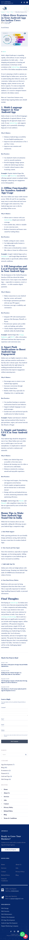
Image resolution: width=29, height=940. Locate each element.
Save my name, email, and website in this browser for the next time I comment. (15, 736)
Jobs (5, 800)
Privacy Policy (8, 807)
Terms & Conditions (10, 818)
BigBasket (4, 337)
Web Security (5, 911)
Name (2, 719)
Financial (4, 773)
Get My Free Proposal (10, 849)
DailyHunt (4, 176)
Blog (4, 51)
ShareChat (13, 176)
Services (6, 796)
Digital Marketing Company (9, 926)
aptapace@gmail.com (8, 3)
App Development (6, 764)
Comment (3, 707)
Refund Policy (8, 811)
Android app (14, 602)
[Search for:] (14, 754)
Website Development (7, 917)
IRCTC (13, 337)
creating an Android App (8, 617)
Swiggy (21, 334)
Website (2, 730)
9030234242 (7, 1)
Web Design (4, 779)
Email (2, 724)
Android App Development (9, 923)
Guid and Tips (5, 776)
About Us (7, 793)
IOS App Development (8, 920)
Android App (15, 67)
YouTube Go (5, 256)
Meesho (21, 501)
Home (6, 789)
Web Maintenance (6, 914)
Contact (6, 804)
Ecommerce (4, 770)
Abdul (10, 22)
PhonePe (3, 503)
